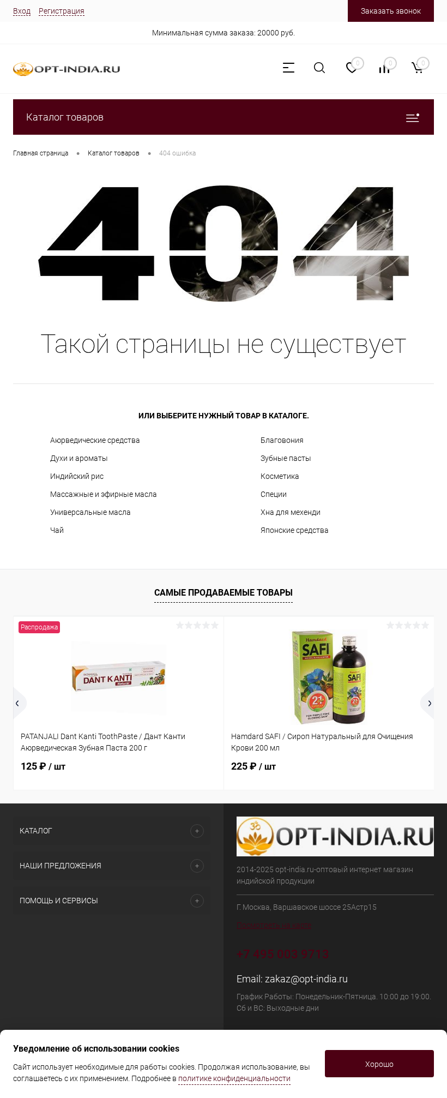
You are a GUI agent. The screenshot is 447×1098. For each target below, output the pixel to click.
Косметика (280, 476)
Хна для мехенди (291, 512)
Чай (57, 530)
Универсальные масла (90, 512)
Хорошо (379, 1064)
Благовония (282, 440)
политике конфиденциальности (234, 1078)
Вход (22, 11)
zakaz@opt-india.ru (306, 979)
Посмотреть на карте (274, 925)
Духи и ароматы (79, 458)
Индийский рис (77, 476)
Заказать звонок (391, 11)
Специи (274, 494)
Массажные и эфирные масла (103, 494)
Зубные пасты (286, 458)
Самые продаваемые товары (223, 592)
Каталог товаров (65, 117)
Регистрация (61, 11)
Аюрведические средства (95, 440)
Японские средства (295, 530)
